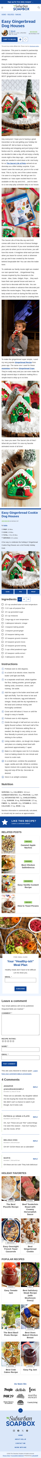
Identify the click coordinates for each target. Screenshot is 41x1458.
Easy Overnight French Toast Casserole (11, 1249)
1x (20, 599)
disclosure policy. (34, 46)
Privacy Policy (6, 1455)
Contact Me (20, 1443)
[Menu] (2, 7)
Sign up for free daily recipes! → (20, 2)
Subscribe (20, 989)
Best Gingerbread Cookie (30, 1249)
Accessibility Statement (17, 1455)
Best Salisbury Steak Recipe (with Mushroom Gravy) (30, 1295)
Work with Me (20, 1447)
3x (28, 599)
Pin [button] (20, 591)
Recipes (11, 14)
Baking (18, 14)
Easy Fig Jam (30, 1370)
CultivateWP (34, 1455)
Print (33, 591)
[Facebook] (18, 1431)
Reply (35, 1087)
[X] (22, 1431)
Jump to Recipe (9, 39)
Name (5, 1046)
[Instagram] (14, 1431)
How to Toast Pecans (28, 906)
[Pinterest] (27, 1431)
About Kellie (20, 1439)
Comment (7, 1013)
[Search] (39, 7)
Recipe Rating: (9, 1039)
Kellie (13, 31)
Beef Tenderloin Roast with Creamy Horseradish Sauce (30, 1209)
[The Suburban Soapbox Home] (21, 7)
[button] (30, 32)
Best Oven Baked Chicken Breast (30, 1335)
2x (24, 599)
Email (8, 977)
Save (8, 591)
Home (4, 14)
